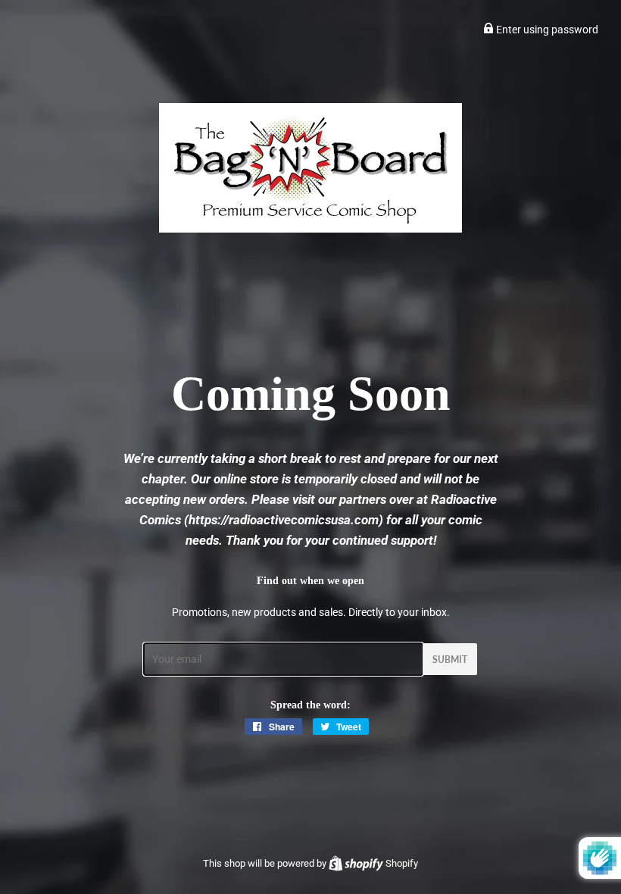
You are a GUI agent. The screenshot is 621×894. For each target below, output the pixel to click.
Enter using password (546, 29)
